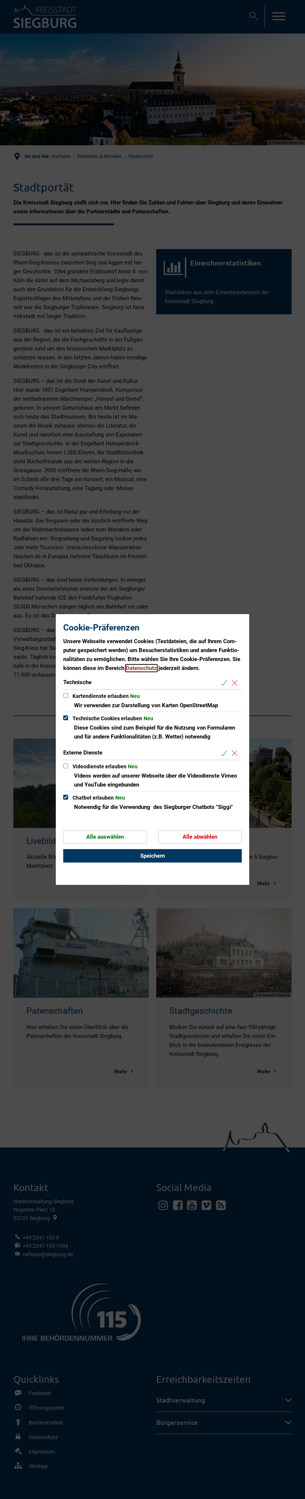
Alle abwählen (200, 836)
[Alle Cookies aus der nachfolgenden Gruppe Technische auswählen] (225, 682)
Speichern (152, 855)
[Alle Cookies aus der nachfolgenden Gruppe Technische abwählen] (236, 682)
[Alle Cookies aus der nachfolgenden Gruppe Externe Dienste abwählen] (236, 753)
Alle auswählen (105, 836)
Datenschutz (141, 668)
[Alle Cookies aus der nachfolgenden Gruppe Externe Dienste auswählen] (225, 753)
